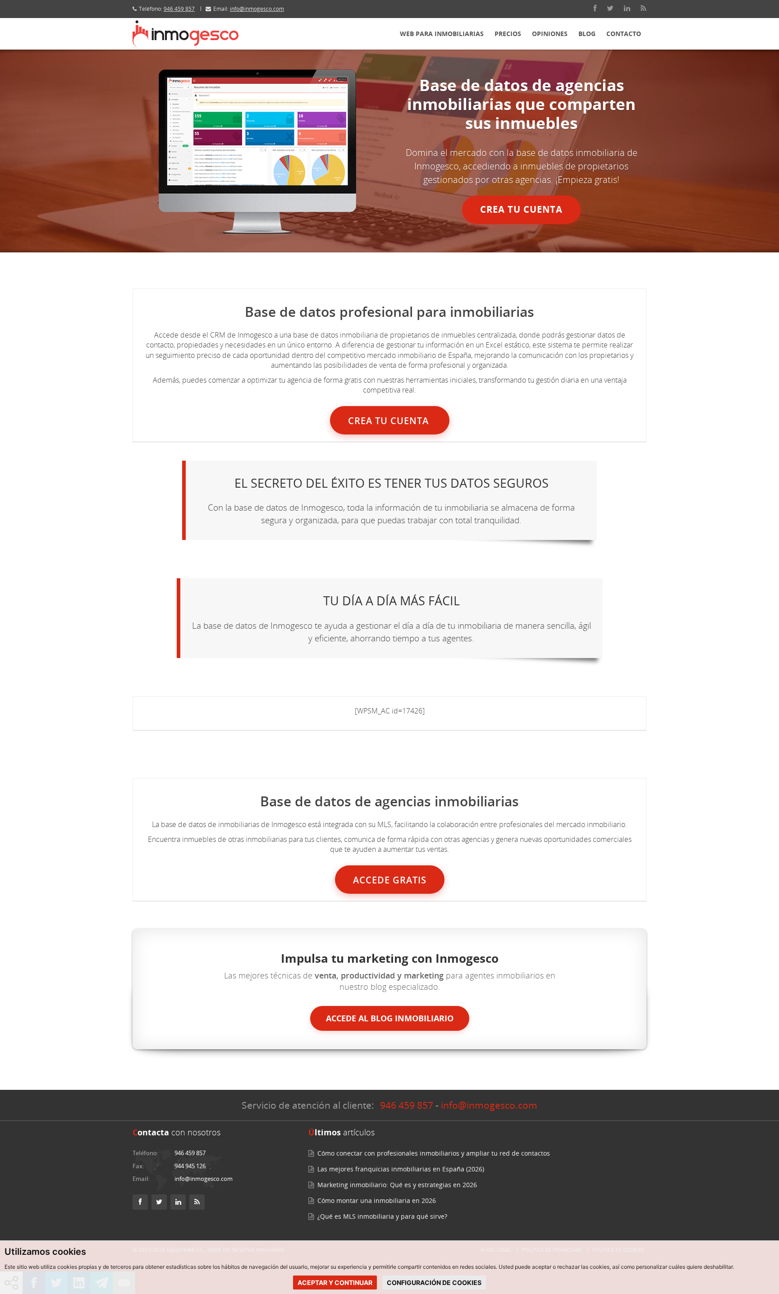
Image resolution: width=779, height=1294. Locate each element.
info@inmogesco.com (257, 9)
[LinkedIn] (627, 8)
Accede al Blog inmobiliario (390, 1018)
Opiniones (550, 33)
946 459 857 (179, 9)
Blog (587, 33)
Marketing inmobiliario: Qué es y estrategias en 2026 (397, 1184)
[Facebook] (594, 8)
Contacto (623, 33)
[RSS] (643, 8)
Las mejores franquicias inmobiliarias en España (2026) (400, 1169)
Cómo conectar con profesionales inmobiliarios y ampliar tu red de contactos (433, 1153)
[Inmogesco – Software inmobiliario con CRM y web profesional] (185, 33)
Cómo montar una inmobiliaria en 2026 (376, 1200)
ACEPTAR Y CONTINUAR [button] (335, 1282)
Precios (508, 33)
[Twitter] (610, 8)
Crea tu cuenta (521, 209)
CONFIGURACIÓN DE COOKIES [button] (434, 1282)
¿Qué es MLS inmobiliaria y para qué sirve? (382, 1216)
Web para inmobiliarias (442, 33)
